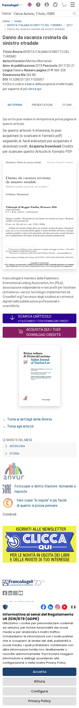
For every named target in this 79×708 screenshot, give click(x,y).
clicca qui (34, 89)
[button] (28, 5)
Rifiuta (39, 681)
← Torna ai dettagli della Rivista (27, 419)
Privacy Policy (39, 701)
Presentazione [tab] (42, 104)
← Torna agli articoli (18, 426)
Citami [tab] (67, 104)
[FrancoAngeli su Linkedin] (10, 594)
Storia (14, 453)
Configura (39, 691)
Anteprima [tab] (14, 104)
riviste (18, 21)
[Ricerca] (74, 14)
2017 (69, 25)
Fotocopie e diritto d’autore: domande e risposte (45, 489)
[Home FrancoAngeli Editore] (12, 5)
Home (6, 21)
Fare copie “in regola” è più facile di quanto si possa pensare (42, 503)
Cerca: (6, 13)
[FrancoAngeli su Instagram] (15, 594)
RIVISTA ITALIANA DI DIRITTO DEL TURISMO (34, 25)
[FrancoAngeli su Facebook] (5, 594)
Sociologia (17, 446)
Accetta (39, 672)
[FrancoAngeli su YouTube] (20, 594)
